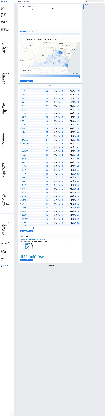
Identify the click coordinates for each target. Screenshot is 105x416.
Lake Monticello (24, 163)
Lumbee (3, 147)
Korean (3, 141)
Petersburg (24, 196)
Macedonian (4, 149)
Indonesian (3, 128)
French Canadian (4, 111)
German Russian (4, 113)
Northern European (4, 165)
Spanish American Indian (5, 209)
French (3, 109)
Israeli (3, 134)
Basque (3, 53)
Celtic (2, 71)
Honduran (3, 121)
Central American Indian (5, 73)
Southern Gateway (25, 218)
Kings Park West (25, 140)
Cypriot (3, 90)
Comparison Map (86, 5)
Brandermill (24, 174)
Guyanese (3, 118)
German (3, 112)
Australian (3, 48)
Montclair (23, 146)
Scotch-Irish (3, 190)
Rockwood (24, 215)
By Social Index (3, 13)
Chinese (3, 78)
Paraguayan (3, 174)
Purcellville (24, 223)
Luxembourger (4, 148)
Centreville (24, 114)
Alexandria (24, 93)
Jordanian (3, 138)
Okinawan (3, 167)
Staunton (23, 105)
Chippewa (3, 79)
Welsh (3, 232)
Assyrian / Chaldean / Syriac (6, 47)
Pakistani (3, 171)
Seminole (3, 192)
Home (21, 6)
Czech (3, 91)
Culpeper (23, 132)
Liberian (3, 145)
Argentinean (3, 45)
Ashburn (23, 120)
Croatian (3, 87)
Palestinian (3, 172)
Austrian (3, 49)
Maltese (3, 151)
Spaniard (3, 206)
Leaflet (69, 73)
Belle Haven (24, 199)
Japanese (3, 137)
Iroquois (3, 133)
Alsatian (3, 40)
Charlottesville (24, 112)
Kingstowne (24, 203)
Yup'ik (3, 238)
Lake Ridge (24, 142)
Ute (2, 229)
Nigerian (3, 164)
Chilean (3, 77)
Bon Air (23, 178)
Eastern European (4, 99)
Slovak (3, 199)
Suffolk (23, 101)
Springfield (24, 151)
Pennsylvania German (5, 175)
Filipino (3, 107)
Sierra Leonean (4, 196)
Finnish (3, 108)
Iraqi (2, 131)
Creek (3, 86)
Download (77, 40)
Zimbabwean (4, 239)
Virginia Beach (24, 90)
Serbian (3, 194)
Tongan (3, 221)
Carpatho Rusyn (4, 70)
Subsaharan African (5, 211)
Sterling (23, 188)
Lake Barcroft (24, 176)
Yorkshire (23, 204)
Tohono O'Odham (4, 220)
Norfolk (23, 97)
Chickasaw (3, 76)
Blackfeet (3, 58)
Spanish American (4, 208)
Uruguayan (3, 228)
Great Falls (24, 166)
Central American (4, 72)
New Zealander (4, 162)
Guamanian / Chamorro (5, 116)
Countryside (24, 184)
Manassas (24, 158)
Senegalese (3, 193)
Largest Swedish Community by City (32, 6)
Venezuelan (3, 230)
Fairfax (23, 159)
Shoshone (3, 195)
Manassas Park (24, 189)
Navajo (3, 160)
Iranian (3, 130)
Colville (3, 82)
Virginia (24, 6)
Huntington (24, 192)
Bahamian (3, 50)
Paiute (3, 170)
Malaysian (3, 150)
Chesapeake (24, 94)
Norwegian (3, 166)
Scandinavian (4, 189)
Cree (2, 85)
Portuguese (3, 179)
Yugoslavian (3, 236)
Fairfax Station (24, 110)
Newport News (24, 98)
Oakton (23, 117)
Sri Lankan (3, 210)
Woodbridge (24, 225)
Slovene (3, 200)
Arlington (23, 91)
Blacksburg (24, 109)
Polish (3, 178)
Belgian (3, 54)
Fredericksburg (24, 207)
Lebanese (3, 144)
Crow (2, 88)
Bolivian (3, 59)
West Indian (3, 233)
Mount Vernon (24, 180)
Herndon (23, 170)
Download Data (24, 80)
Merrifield (23, 139)
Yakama (3, 234)
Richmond (24, 95)
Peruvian (3, 176)
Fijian (2, 106)
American (3, 41)
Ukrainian (3, 227)
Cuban (3, 89)
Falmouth (23, 161)
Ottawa (3, 169)
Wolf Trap (23, 162)
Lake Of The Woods (25, 143)
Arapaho (3, 44)
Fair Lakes (24, 222)
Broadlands (24, 197)
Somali (3, 201)
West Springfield (25, 150)
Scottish (3, 191)
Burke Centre (24, 185)
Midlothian (24, 128)
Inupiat (3, 129)
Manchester (24, 193)
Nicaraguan (3, 163)
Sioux (2, 197)
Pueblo (3, 181)
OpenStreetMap (72, 73)
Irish (2, 132)
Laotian (3, 142)
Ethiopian (3, 104)
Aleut (2, 39)
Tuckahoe (23, 135)
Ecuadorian (3, 100)
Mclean (23, 99)
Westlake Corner (25, 191)
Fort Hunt (23, 165)
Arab (2, 43)
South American (4, 203)
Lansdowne (24, 195)
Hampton (23, 108)
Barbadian (3, 52)
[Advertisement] (35, 19)
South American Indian (5, 204)
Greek (3, 115)
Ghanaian (3, 114)
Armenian (3, 46)
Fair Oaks (23, 147)
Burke (23, 106)
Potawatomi (3, 180)
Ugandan (3, 226)
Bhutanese (3, 57)
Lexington (23, 136)
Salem (23, 219)
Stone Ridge (24, 148)
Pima (2, 177)
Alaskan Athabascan (5, 37)
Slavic (3, 198)
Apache (3, 42)
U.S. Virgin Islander (4, 225)
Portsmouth (24, 124)
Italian (3, 135)
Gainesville (24, 214)
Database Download (4, 3)
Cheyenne (3, 75)
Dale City (23, 206)
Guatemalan (3, 117)
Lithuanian (3, 146)
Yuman (3, 237)
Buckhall (23, 181)
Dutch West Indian (4, 98)
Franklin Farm (24, 157)
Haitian (3, 119)
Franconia (24, 154)
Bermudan (3, 56)
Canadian (3, 68)
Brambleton (24, 113)
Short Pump (24, 131)
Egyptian (3, 101)
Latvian (3, 143)
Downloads (27, 1)
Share (31, 80)
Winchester (24, 200)
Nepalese (3, 161)
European (3, 105)
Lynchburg (24, 116)
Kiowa (3, 140)
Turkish (3, 224)
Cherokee (3, 74)
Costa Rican (3, 84)
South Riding (24, 155)
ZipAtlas (79, 73)
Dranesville (24, 169)
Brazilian (3, 60)
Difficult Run (24, 212)
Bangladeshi (4, 51)
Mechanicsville (24, 211)
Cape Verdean (4, 69)
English (3, 102)
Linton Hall (24, 129)
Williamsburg (24, 210)
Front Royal (24, 173)
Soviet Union (4, 205)
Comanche (3, 83)
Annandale (24, 127)
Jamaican (3, 136)
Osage (3, 168)
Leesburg (23, 121)
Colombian (3, 81)
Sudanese (3, 212)
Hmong (3, 120)
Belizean (3, 55)
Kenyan (3, 139)
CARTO (76, 73)
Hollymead (24, 177)
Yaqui (2, 235)
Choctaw (3, 80)
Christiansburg (24, 208)
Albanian (3, 38)
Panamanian (4, 173)
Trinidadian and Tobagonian (6, 222)
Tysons (23, 144)
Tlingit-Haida (4, 219)
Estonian (3, 103)
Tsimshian (3, 223)
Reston (23, 102)
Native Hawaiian (4, 159)
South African (4, 202)
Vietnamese (3, 231)
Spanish (3, 207)
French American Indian (5, 110)
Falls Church (24, 125)
